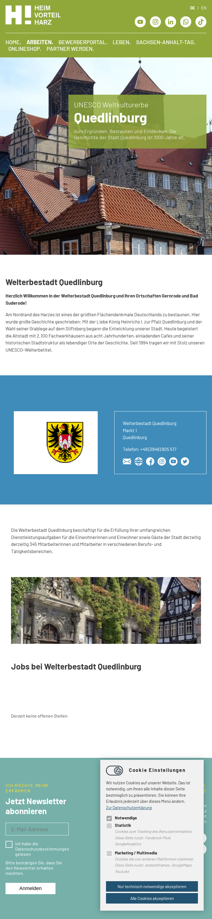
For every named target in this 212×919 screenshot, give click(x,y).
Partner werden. (70, 48)
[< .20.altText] (140, 21)
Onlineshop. (24, 48)
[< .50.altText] (170, 21)
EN (203, 8)
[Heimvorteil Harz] (33, 22)
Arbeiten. (39, 42)
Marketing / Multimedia (136, 852)
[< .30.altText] (155, 21)
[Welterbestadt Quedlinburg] (127, 461)
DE (192, 8)
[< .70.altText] (185, 21)
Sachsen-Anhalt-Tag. (165, 42)
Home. (13, 42)
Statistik (123, 825)
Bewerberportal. (83, 42)
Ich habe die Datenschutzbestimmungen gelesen (42, 849)
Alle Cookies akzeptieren (152, 898)
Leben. (122, 42)
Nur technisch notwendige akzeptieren (152, 886)
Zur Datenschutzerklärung (129, 807)
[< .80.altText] (200, 21)
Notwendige (126, 817)
